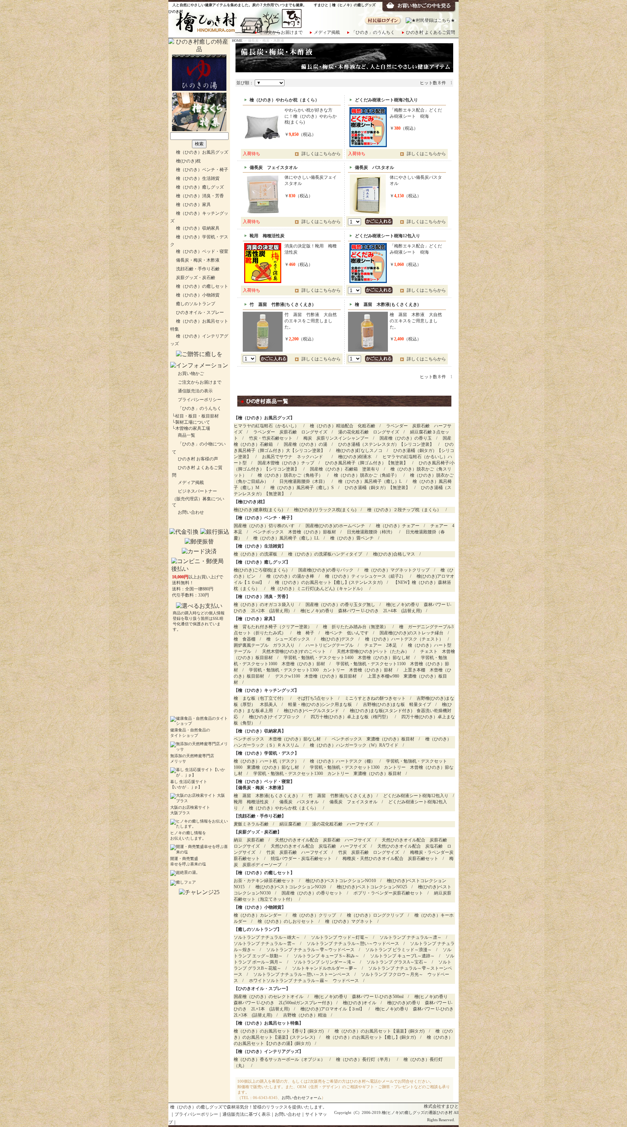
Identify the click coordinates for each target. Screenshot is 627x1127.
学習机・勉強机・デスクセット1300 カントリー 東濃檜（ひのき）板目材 (327, 773)
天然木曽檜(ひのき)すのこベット (294, 651)
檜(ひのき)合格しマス (394, 554)
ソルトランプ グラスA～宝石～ (396, 962)
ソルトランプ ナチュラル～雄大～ (267, 937)
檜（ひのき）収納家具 (198, 228)
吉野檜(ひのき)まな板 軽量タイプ (397, 704)
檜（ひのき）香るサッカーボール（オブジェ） (279, 1059)
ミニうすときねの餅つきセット (375, 698)
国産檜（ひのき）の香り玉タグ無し (340, 604)
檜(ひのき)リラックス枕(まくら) (325, 509)
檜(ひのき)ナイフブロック (274, 716)
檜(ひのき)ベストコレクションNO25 (372, 886)
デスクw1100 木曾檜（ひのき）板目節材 (316, 676)
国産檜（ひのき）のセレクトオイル (268, 996)
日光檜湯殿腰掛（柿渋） (371, 531)
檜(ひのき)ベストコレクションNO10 (341, 880)
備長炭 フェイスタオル (353, 801)
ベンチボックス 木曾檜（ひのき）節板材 (294, 531)
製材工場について (192, 422)
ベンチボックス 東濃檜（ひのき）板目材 (373, 739)
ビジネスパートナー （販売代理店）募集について (198, 498)
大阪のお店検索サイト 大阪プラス (190, 810)
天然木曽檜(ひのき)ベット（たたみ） (373, 651)
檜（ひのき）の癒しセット (202, 286)
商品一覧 (186, 435)
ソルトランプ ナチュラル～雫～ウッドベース (310, 949)
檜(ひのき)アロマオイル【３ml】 (332, 1008)
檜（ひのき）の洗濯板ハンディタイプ (325, 554)
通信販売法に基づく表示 (246, 1114)
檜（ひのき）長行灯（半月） (364, 1059)
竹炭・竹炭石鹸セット (270, 438)
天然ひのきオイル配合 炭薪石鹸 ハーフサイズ (323, 840)
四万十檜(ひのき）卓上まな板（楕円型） (350, 716)
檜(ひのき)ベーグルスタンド (311, 710)
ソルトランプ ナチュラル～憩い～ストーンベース (301, 974)
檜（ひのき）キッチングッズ (266, 690)
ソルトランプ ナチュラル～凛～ (411, 937)
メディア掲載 (327, 32)
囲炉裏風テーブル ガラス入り (264, 645)
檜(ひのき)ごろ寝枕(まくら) (260, 570)
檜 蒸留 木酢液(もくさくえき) (266, 795)
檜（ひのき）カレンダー (258, 915)
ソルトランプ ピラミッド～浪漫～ (398, 949)
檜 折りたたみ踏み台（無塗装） (355, 626)
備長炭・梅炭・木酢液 (198, 260)
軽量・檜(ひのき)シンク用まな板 (320, 704)
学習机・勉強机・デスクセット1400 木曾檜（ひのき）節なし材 (347, 657)
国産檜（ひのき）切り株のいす (264, 525)
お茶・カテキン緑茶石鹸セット (264, 880)
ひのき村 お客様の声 (198, 458)
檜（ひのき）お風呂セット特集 (268, 1023)
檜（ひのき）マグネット (349, 921)
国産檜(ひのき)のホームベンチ (335, 525)
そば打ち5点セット (315, 698)
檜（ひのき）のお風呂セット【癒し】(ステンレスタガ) (328, 582)
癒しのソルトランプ (195, 303)
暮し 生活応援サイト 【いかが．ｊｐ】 (188, 784)
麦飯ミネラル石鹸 (251, 824)
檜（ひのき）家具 (193, 204)
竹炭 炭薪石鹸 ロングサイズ (368, 852)
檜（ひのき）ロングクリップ (375, 915)
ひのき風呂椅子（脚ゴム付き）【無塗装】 (366, 462)
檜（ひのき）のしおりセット (286, 921)
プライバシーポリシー (199, 399)
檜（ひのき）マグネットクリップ (397, 570)
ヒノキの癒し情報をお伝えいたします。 (188, 835)
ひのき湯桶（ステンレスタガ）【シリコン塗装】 (386, 444)
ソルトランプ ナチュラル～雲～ (265, 943)
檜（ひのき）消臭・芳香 (200, 195)
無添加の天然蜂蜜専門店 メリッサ (192, 758)
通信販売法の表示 (195, 390)
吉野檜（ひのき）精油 (305, 1015)
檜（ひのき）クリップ (314, 915)
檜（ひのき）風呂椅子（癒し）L (370, 481)
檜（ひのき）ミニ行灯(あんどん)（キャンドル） (318, 588)
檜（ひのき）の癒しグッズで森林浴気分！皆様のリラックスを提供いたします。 (248, 1107)
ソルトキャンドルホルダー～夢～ (324, 968)
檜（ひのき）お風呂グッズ (202, 152)
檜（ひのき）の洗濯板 (255, 554)
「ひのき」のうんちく (373, 32)
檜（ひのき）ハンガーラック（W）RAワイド (354, 745)
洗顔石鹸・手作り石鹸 (198, 268)
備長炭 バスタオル (299, 801)
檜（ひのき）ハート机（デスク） (266, 761)
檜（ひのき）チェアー (397, 525)
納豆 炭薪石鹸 (249, 840)
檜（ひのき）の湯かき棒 (290, 576)
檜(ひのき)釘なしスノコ (359, 450)
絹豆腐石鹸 (290, 824)
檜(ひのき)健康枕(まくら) (258, 509)
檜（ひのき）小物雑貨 (198, 295)
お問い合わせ (191, 512)
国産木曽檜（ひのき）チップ (286, 462)
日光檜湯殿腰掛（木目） (303, 481)
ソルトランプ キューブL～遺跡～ (402, 955)
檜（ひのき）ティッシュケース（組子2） (365, 576)
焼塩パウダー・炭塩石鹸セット (301, 858)
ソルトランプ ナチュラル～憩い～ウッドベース (353, 943)
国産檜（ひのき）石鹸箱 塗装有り (345, 469)
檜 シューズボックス (288, 639)
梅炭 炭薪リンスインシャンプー (336, 438)
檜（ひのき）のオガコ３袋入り (264, 604)
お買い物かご (191, 373)
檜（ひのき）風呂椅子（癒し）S (302, 487)
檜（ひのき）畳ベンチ (352, 538)
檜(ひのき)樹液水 (355, 456)
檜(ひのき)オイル (359, 1002)
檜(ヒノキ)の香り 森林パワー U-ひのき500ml (358, 996)
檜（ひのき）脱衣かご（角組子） (366, 475)
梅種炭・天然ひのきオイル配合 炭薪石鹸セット (390, 858)
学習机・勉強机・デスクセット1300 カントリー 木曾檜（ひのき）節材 (321, 669)
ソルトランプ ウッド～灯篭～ (340, 937)
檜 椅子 (305, 632)
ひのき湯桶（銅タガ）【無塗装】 (377, 487)
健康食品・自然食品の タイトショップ (190, 733)
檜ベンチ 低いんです (347, 632)
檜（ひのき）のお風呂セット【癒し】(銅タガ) (371, 1037)
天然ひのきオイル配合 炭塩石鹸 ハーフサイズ (318, 846)
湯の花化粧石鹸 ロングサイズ (368, 432)
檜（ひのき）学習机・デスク (266, 753)
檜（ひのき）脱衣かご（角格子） (290, 475)
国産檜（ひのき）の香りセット (312, 893)
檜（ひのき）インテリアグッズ (268, 1051)
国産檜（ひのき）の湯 (305, 444)
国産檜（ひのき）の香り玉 (406, 438)
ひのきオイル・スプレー (200, 312)
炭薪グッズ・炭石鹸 (195, 277)
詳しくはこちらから (321, 153)
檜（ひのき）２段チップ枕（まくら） (404, 509)
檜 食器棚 (244, 639)
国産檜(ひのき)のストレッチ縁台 (411, 632)
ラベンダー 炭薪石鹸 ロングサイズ (290, 432)
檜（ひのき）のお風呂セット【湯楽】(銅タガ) (380, 1031)
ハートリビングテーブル (329, 645)
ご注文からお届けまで (281, 32)
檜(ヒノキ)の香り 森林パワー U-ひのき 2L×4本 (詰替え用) (361, 610)
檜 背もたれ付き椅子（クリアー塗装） (273, 626)
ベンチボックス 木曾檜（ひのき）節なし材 (277, 739)
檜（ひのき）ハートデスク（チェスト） (404, 639)
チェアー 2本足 (380, 645)
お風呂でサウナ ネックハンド (294, 456)
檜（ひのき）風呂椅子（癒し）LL (286, 538)
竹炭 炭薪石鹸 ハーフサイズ (296, 852)
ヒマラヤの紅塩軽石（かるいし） (266, 425)
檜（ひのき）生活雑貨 (198, 178)
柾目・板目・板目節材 (197, 416)
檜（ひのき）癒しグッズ (200, 187)
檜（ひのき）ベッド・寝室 (202, 251)
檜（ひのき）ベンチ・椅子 (202, 169)
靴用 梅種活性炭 (251, 801)
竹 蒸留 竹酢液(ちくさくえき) (340, 795)
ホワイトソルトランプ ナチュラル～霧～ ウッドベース (304, 980)
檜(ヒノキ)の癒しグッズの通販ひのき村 (417, 1113)
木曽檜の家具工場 (192, 428)
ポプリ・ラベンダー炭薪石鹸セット (388, 893)
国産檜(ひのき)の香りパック (325, 570)
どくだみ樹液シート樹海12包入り (415, 795)
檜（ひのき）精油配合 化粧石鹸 (342, 425)
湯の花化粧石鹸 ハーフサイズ (342, 824)
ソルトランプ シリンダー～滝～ (325, 962)
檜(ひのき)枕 (188, 160)
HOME (237, 41)
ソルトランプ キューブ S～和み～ (326, 955)
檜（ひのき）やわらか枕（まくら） (284, 808)
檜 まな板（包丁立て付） (260, 698)
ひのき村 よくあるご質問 (430, 32)
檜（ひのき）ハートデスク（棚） (342, 761)
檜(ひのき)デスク (337, 639)
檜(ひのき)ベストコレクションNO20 (290, 886)
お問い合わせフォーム (301, 1098)
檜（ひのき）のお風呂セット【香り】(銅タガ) (279, 1031)
